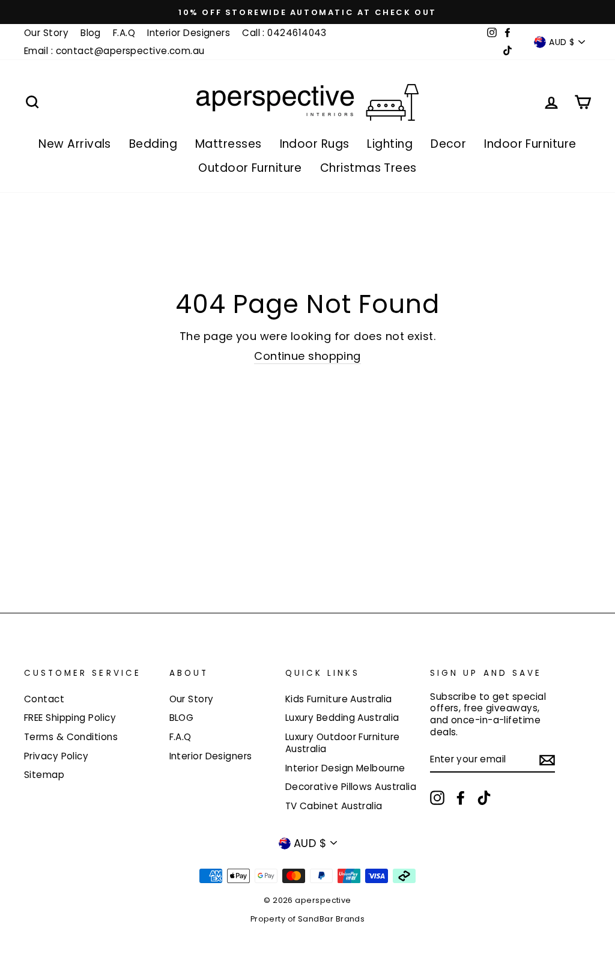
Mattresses (228, 144)
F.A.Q (124, 32)
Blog (90, 32)
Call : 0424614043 (284, 32)
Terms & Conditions (71, 737)
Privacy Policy (56, 756)
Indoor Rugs (315, 144)
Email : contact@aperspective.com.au (114, 50)
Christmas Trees (368, 168)
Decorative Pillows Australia (351, 786)
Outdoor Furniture (250, 168)
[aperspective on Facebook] (460, 798)
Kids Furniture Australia (338, 699)
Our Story (46, 32)
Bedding (153, 144)
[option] (307, 12)
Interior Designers (188, 32)
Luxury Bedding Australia (342, 717)
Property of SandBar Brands (307, 919)
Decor (448, 144)
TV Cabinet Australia (334, 806)
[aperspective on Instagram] (437, 798)
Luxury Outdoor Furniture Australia (342, 743)
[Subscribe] (547, 759)
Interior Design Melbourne (345, 768)
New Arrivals (74, 144)
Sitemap (44, 774)
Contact (44, 699)
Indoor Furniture (530, 144)
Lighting (390, 144)
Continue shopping (307, 356)
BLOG (181, 717)
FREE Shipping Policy (70, 717)
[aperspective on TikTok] (484, 798)
